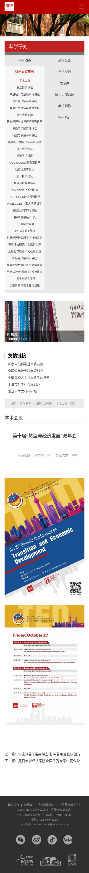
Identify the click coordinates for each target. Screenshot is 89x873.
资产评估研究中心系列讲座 (24, 244)
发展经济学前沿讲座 (24, 210)
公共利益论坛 (24, 149)
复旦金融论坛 (24, 115)
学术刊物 (64, 106)
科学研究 (25, 403)
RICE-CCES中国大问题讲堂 (24, 203)
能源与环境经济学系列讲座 (24, 142)
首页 (13, 403)
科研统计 (64, 113)
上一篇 (42, 754)
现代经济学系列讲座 (24, 101)
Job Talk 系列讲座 (25, 231)
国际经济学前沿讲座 (24, 258)
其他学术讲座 (24, 156)
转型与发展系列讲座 (24, 135)
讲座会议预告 (24, 67)
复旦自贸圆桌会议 (25, 183)
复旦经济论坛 (24, 87)
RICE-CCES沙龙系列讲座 (24, 197)
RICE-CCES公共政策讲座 (24, 162)
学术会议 (24, 80)
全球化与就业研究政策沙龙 (24, 251)
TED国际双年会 (24, 224)
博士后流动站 (64, 94)
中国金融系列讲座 (25, 278)
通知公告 (64, 60)
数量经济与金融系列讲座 (25, 94)
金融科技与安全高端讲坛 (25, 285)
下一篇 (42, 761)
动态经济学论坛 (24, 169)
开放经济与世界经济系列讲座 (24, 121)
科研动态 (24, 60)
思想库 (64, 78)
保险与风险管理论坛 (24, 128)
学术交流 (64, 67)
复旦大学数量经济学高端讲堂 (24, 265)
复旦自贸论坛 (24, 176)
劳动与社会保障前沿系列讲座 (24, 272)
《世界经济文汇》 (70, 805)
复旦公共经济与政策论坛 (25, 108)
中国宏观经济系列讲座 (24, 190)
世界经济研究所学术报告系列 (24, 237)
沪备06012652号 (61, 809)
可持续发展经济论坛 (24, 217)
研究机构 (15, 805)
